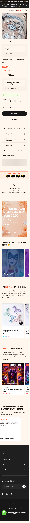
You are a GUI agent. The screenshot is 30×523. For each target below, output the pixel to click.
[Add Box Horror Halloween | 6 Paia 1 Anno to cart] (21, 382)
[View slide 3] (16, 196)
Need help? (24, 151)
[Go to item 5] (18, 41)
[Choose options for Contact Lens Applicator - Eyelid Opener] (21, 323)
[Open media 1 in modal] (24, 16)
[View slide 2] (14, 196)
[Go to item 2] (12, 41)
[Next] (26, 5)
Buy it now (14, 119)
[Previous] (2, 5)
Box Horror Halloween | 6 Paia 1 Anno (12, 390)
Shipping (11, 75)
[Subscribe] (24, 486)
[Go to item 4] (16, 41)
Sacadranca (6, 328)
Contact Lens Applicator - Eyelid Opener (11, 331)
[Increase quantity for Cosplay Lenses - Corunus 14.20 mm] (10, 108)
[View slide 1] (12, 196)
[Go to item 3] (14, 41)
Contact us (7, 151)
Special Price (6, 387)
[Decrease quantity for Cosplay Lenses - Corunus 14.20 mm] (3, 108)
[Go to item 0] (10, 41)
